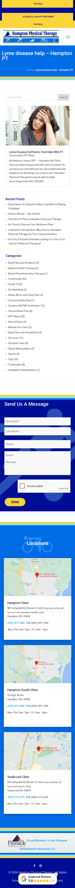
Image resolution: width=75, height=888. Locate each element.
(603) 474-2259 (16, 797)
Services (13, 337)
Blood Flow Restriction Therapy (26, 273)
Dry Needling (15, 289)
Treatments (14, 364)
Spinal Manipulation (19, 348)
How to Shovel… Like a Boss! (24, 213)
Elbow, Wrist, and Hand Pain (23, 295)
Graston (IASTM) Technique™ (24, 305)
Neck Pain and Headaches (23, 332)
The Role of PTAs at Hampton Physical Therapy (34, 219)
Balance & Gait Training (21, 268)
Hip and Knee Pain (18, 311)
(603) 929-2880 (16, 623)
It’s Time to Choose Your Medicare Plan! (31, 224)
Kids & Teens (15, 321)
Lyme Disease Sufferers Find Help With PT (36, 152)
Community (15, 155)
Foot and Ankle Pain (19, 300)
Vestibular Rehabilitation (22, 370)
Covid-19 (13, 284)
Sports (12, 353)
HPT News (29, 155)
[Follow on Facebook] (34, 865)
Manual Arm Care (18, 327)
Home (30, 70)
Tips (10, 359)
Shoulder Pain (16, 343)
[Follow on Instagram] (40, 865)
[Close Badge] (56, 874)
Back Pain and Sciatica (21, 262)
